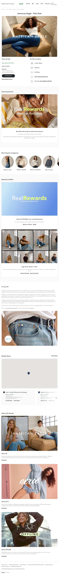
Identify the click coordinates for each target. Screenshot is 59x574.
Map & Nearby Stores (7, 79)
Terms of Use (4, 564)
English (3, 572)
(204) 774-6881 (6, 66)
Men (33, 4)
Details (34, 224)
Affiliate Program (5, 566)
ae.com (32, 308)
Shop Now (4, 460)
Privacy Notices (23, 564)
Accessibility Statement (15, 566)
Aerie (42, 4)
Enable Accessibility (54, 4)
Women (28, 4)
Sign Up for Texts (34, 273)
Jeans (37, 4)
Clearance (47, 4)
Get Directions (9, 400)
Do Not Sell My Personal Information (36, 564)
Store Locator (54, 355)
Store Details (17, 400)
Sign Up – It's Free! (27, 224)
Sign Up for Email (25, 273)
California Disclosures (13, 564)
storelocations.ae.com (11, 308)
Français (7, 572)
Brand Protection (49, 564)
